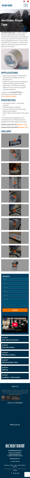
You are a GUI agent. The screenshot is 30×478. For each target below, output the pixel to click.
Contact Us (15, 466)
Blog (15, 465)
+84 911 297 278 (15, 461)
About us (12, 465)
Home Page (6, 465)
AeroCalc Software (21, 465)
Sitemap (15, 470)
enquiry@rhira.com (15, 458)
